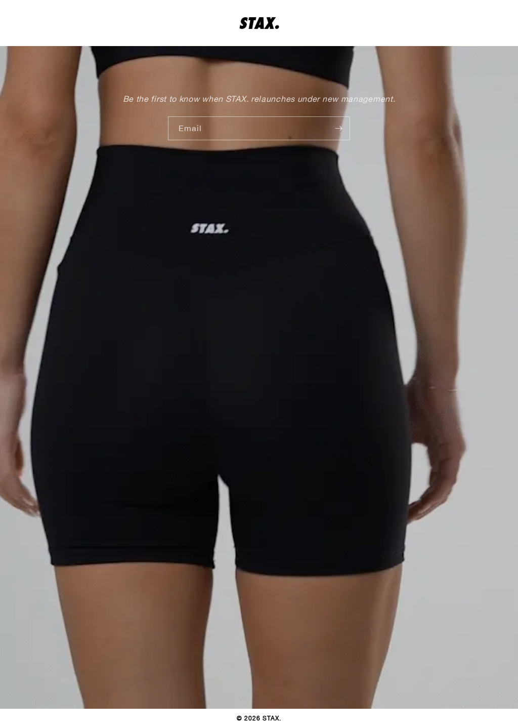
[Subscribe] (338, 128)
